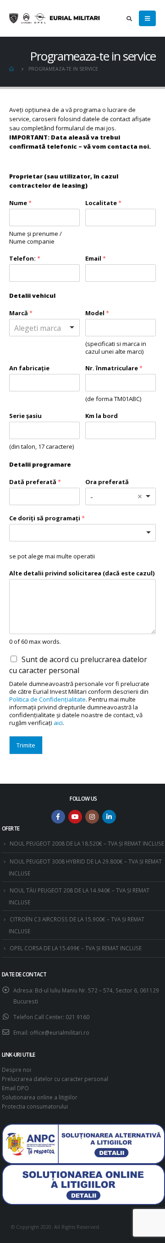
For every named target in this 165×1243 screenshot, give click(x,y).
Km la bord (101, 416)
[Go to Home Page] (12, 68)
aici (58, 723)
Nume (20, 203)
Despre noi (16, 1069)
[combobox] (120, 496)
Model (97, 313)
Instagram (92, 817)
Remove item (139, 496)
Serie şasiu (25, 416)
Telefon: (24, 258)
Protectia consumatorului (35, 1106)
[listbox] (44, 327)
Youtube (75, 817)
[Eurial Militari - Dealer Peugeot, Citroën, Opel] (55, 18)
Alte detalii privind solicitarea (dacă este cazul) (81, 573)
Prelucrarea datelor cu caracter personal (55, 1078)
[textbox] (54, 533)
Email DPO (15, 1088)
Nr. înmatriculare (114, 368)
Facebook (58, 817)
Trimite (25, 745)
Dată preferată (35, 482)
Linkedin (109, 817)
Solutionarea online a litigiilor (39, 1097)
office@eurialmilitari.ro (59, 1032)
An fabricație (29, 368)
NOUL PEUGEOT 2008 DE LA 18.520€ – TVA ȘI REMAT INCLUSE (87, 843)
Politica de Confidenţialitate (47, 699)
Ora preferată (107, 482)
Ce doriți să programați (47, 518)
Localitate (103, 203)
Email (95, 258)
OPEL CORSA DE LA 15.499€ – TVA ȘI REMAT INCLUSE (76, 948)
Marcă (21, 313)
